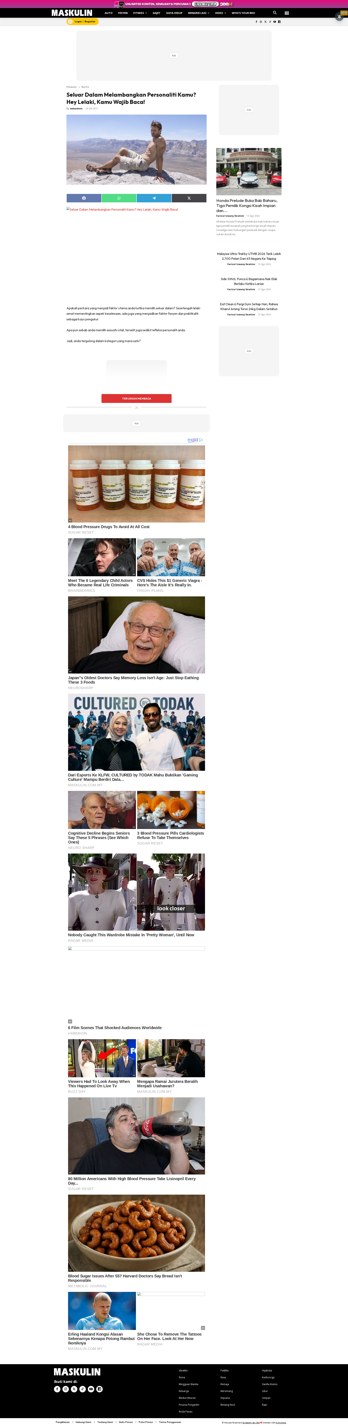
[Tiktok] (270, 22)
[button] (275, 13)
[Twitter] (265, 22)
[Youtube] (274, 22)
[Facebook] (256, 22)
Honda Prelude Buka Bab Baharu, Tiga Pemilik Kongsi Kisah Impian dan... (247, 205)
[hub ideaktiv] (287, 11)
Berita (85, 86)
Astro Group (281, 1423)
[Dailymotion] (279, 22)
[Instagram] (261, 22)
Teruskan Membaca (136, 398)
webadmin (76, 108)
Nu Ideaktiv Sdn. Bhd (251, 1423)
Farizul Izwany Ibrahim (230, 215)
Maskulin (71, 86)
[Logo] (72, 13)
